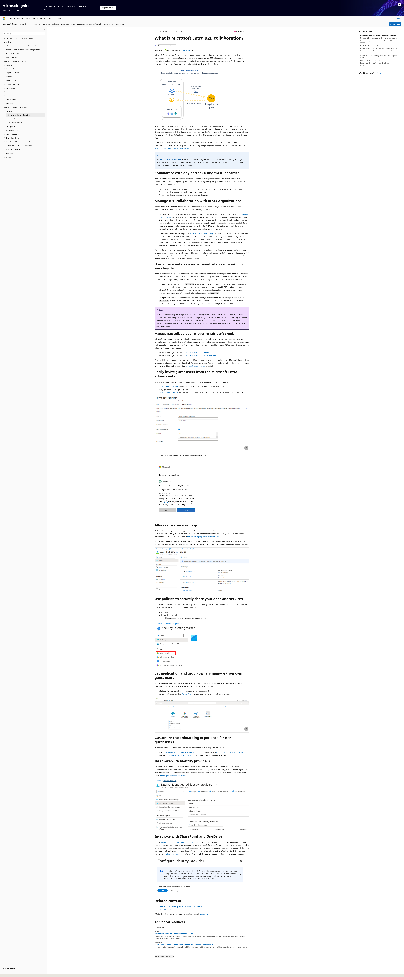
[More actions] (247, 31)
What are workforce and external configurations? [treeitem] (23, 50)
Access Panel (187, 694)
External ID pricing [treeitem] (12, 53)
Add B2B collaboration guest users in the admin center (180, 906)
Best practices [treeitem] (12, 119)
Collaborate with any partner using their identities (378, 35)
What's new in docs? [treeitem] (13, 57)
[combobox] (24, 33)
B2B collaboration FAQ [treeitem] (15, 123)
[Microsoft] (4, 18)
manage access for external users (229, 752)
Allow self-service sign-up (369, 45)
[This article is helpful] (377, 73)
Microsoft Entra (167, 31)
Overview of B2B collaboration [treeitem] (19, 115)
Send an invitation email (168, 392)
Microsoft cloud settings (195, 366)
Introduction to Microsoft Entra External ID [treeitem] (21, 46)
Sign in (399, 18)
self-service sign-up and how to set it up (203, 537)
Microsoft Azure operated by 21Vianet (201, 355)
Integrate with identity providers (371, 60)
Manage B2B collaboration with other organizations (378, 38)
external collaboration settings (201, 233)
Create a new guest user (168, 386)
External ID (179, 31)
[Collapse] (44, 29)
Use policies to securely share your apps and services (379, 48)
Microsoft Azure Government (197, 352)
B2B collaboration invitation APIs (178, 755)
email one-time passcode (170, 159)
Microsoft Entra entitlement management (178, 752)
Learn (157, 31)
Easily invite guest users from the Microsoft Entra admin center (380, 42)
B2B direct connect (166, 909)
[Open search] (393, 18)
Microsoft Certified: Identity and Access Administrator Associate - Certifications (184, 944)
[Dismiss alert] (399, 4)
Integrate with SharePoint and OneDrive (374, 63)
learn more (187, 50)
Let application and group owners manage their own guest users (378, 52)
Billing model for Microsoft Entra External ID (172, 148)
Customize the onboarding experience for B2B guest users (378, 56)
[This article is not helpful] (380, 73)
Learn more (204, 914)
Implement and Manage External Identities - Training (174, 933)
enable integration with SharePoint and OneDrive (181, 842)
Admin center (395, 24)
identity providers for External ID (173, 775)
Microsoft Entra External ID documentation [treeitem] (19, 38)
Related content (365, 66)
